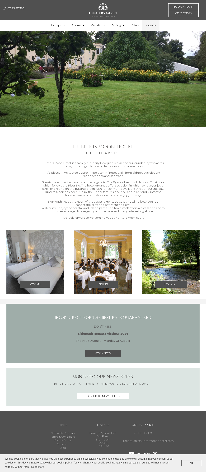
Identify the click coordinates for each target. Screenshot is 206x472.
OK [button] (191, 463)
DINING (103, 284)
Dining (116, 25)
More (149, 25)
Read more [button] (37, 467)
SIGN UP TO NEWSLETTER (103, 396)
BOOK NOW (103, 353)
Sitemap (62, 444)
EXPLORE (170, 284)
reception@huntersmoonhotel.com (148, 440)
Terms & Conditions (62, 436)
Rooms (76, 25)
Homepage (57, 25)
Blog (63, 447)
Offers (135, 25)
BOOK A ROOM (183, 6)
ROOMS (35, 284)
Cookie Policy (62, 440)
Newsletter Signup (63, 433)
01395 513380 (15, 8)
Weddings (98, 25)
